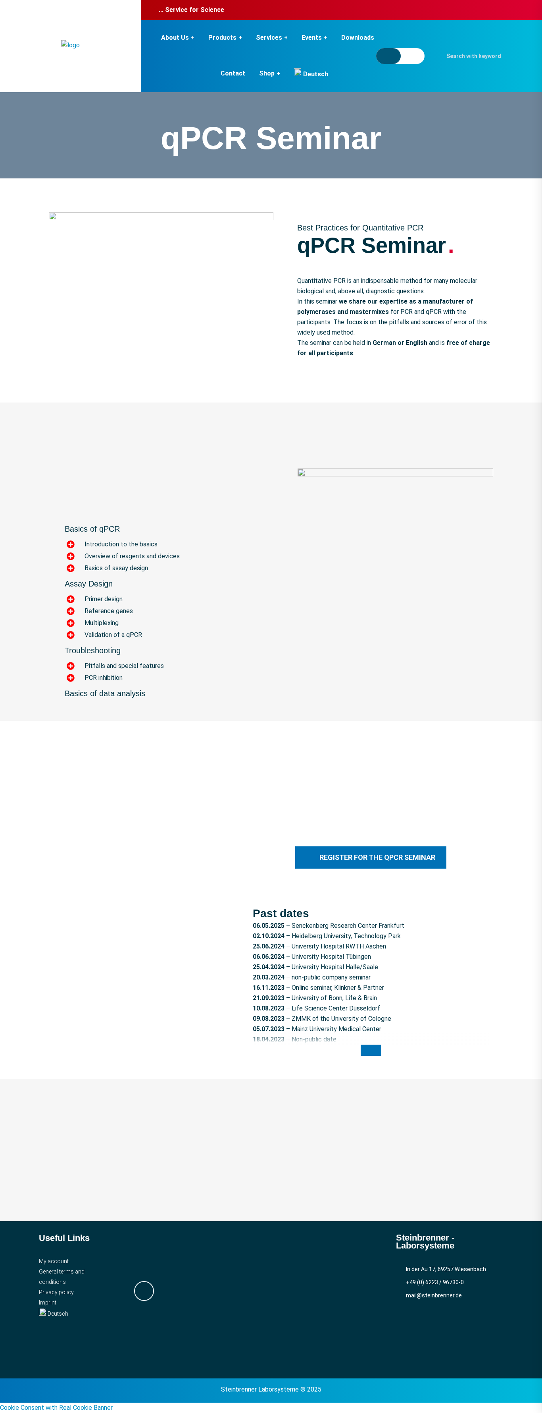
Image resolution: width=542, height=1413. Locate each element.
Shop (267, 73)
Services (269, 37)
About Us (175, 37)
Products (222, 37)
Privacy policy (56, 1292)
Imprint (47, 1302)
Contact (233, 73)
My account (54, 1261)
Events (312, 37)
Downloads (357, 37)
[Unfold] (371, 1050)
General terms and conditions (62, 1276)
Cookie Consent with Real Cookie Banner (56, 1407)
